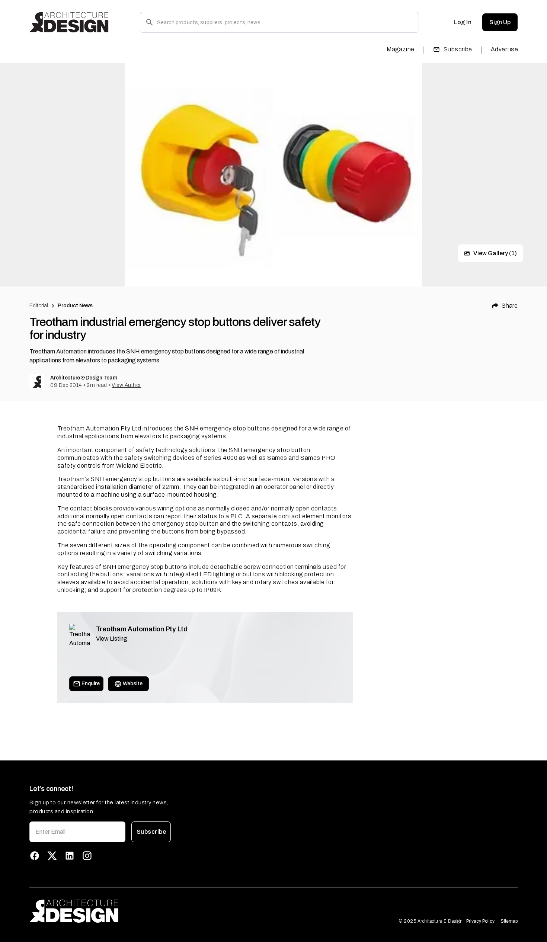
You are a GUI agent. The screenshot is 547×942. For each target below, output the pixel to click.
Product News (75, 305)
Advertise (504, 49)
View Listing (111, 638)
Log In (462, 22)
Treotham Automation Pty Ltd (99, 428)
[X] (52, 855)
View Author (126, 385)
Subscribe (458, 49)
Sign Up (500, 22)
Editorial (38, 305)
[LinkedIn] (69, 855)
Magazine (401, 49)
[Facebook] (34, 855)
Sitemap (509, 921)
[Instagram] (87, 855)
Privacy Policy (480, 921)
